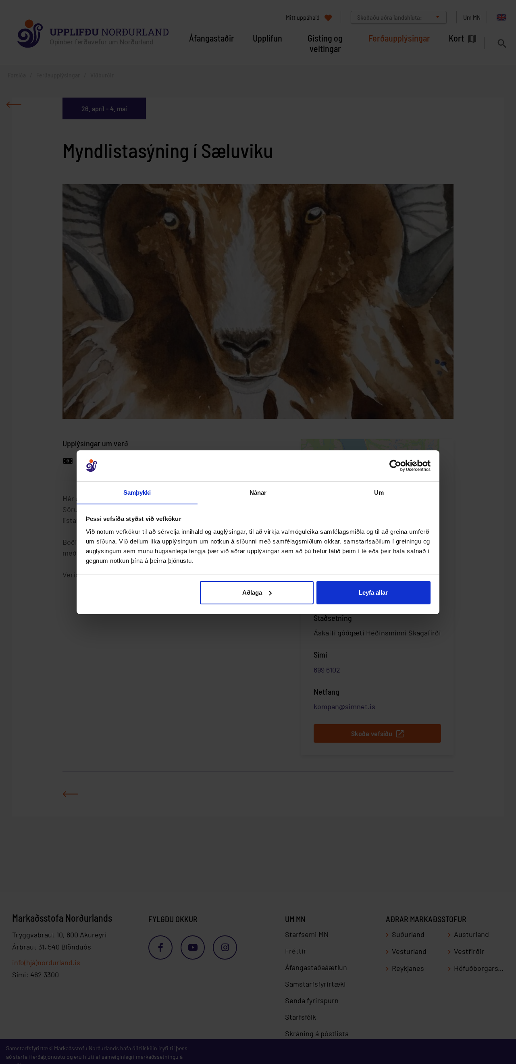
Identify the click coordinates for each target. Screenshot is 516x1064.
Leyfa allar (373, 592)
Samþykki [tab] (137, 492)
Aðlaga (252, 592)
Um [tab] (379, 492)
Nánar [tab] (258, 492)
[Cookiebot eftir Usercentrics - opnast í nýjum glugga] (395, 466)
